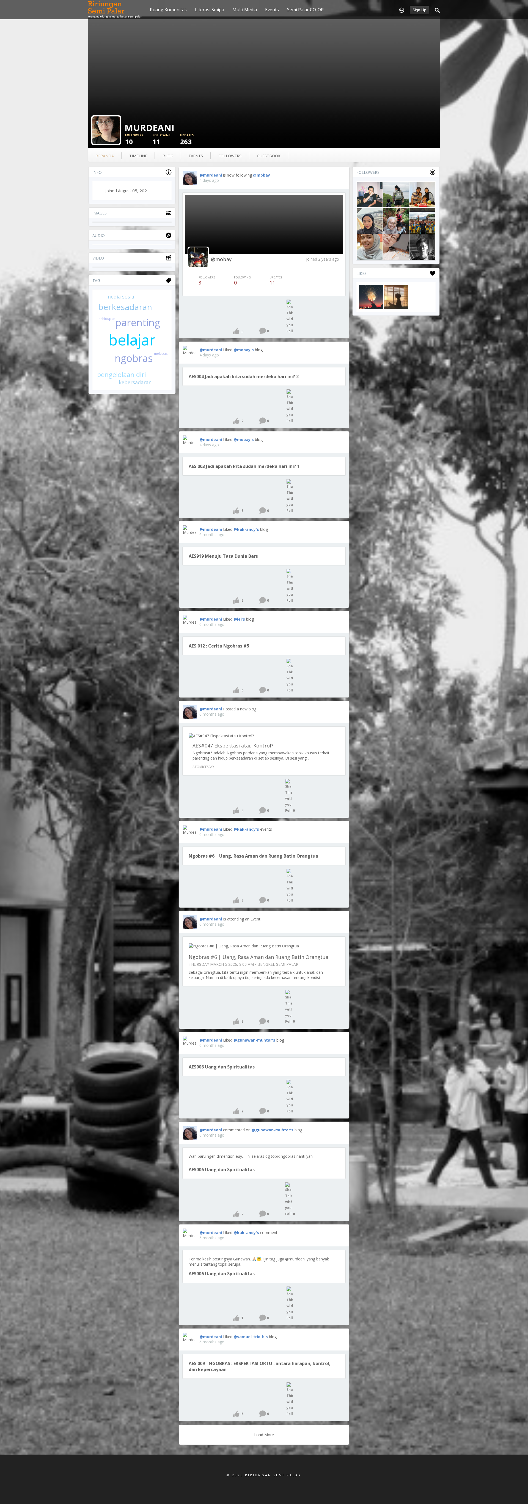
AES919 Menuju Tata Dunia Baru (223, 556)
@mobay (261, 175)
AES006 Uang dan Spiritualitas (222, 1067)
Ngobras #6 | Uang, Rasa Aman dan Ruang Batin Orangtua (253, 856)
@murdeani (210, 175)
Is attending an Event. (242, 919)
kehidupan (107, 318)
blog (168, 155)
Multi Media (244, 10)
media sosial (121, 296)
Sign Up (419, 10)
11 (161, 139)
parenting (137, 322)
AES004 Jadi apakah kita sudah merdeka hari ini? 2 (244, 376)
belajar (132, 340)
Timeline (138, 155)
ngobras (134, 358)
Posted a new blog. (240, 708)
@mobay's (243, 349)
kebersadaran (135, 382)
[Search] (437, 9)
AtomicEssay (203, 766)
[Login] (401, 9)
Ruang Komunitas (168, 10)
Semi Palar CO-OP (305, 10)
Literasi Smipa (209, 10)
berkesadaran (125, 306)
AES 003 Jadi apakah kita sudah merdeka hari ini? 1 (244, 466)
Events (272, 10)
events (196, 155)
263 (187, 139)
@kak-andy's (246, 529)
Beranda (104, 155)
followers (229, 155)
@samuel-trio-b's (250, 1336)
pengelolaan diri (121, 374)
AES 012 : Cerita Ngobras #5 (219, 646)
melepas (160, 353)
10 (134, 139)
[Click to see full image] (106, 129)
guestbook (268, 155)
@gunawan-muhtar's (254, 1040)
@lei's (239, 619)
